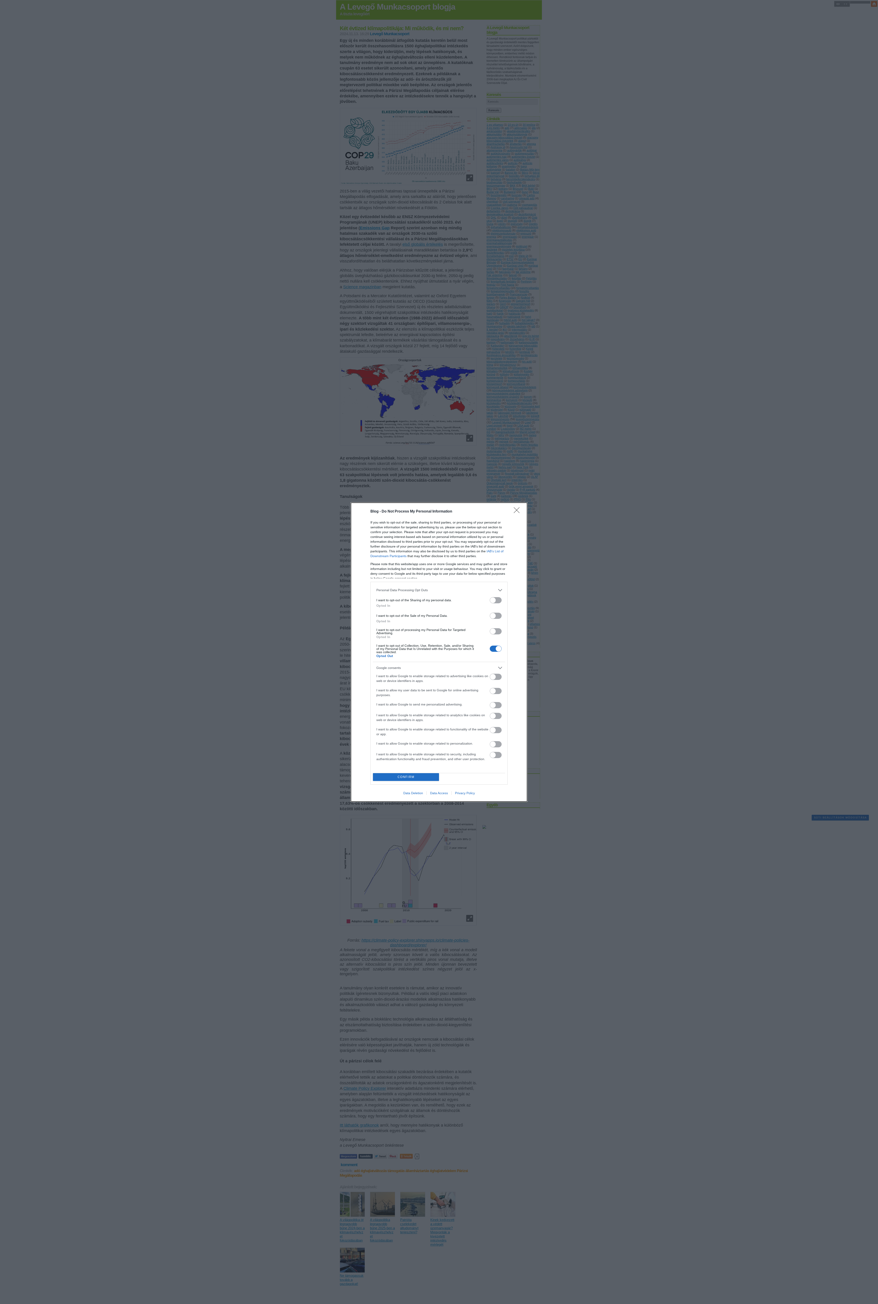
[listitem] (439, 590)
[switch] (496, 600)
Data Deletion (413, 793)
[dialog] (439, 652)
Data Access (439, 793)
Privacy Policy (465, 793)
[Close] (518, 511)
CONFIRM (406, 777)
